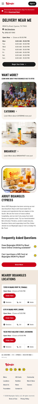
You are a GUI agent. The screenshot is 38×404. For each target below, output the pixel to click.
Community (30, 377)
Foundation (6, 388)
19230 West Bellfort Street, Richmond (18, 332)
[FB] (6, 369)
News (17, 385)
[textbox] (20, 10)
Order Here (9, 296)
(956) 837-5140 (10, 33)
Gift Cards (18, 377)
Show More (19, 265)
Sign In (32, 4)
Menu (5, 377)
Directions (8, 302)
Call (20, 302)
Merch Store (31, 381)
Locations (6, 381)
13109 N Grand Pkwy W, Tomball (15, 287)
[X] (11, 369)
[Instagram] (15, 369)
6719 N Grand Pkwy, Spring (13, 309)
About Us (6, 385)
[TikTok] (23, 369)
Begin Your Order (18, 64)
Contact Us (18, 388)
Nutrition (18, 381)
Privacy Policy (25, 399)
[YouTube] (19, 369)
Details (32, 302)
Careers (29, 385)
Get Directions (10, 29)
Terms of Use (13, 399)
